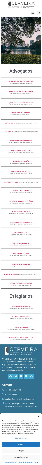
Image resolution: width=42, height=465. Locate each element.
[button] (38, 416)
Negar (21, 451)
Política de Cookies (10, 462)
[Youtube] (21, 376)
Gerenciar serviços (21, 438)
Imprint (36, 462)
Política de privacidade (25, 462)
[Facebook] (10, 376)
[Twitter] (15, 376)
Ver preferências (21, 457)
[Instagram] (31, 376)
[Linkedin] (26, 376)
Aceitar (21, 444)
